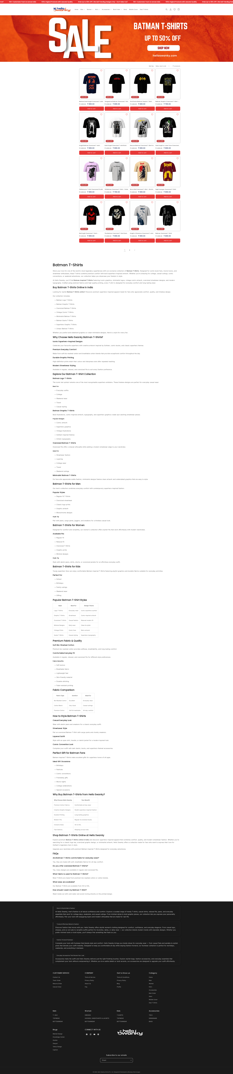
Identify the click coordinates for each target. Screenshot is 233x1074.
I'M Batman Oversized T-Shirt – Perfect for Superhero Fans (117, 189)
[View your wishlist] (174, 9)
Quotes (55, 1040)
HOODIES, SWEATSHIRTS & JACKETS (97, 1018)
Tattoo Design (57, 1046)
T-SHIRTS (120, 1015)
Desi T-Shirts (153, 1003)
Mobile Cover (153, 999)
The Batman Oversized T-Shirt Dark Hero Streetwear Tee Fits (116, 233)
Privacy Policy (89, 980)
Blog (118, 983)
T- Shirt (55, 1015)
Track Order (57, 980)
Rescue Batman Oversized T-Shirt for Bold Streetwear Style (142, 145)
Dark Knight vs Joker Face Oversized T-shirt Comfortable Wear (167, 145)
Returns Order (57, 983)
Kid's (150, 987)
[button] (82, 9)
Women (151, 983)
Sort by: (151, 66)
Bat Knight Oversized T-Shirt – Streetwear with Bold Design (88, 233)
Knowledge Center (59, 1037)
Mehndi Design (57, 1034)
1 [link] (124, 250)
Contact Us (56, 977)
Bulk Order (152, 993)
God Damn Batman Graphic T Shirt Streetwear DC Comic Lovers (141, 101)
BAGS (151, 1021)
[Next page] (135, 250)
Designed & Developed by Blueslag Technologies (127, 1072)
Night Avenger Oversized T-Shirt (166, 189)
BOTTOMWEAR (58, 1021)
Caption (55, 1050)
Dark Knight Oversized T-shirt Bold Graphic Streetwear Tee (115, 145)
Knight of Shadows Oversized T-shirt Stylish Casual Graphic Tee (141, 233)
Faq (86, 987)
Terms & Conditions (123, 977)
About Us (88, 983)
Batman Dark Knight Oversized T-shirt (91, 101)
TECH (150, 1015)
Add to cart (91, 108)
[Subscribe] (131, 1060)
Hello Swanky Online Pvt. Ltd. (105, 1072)
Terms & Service (90, 977)
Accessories (153, 990)
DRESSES (88, 1015)
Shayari (55, 1043)
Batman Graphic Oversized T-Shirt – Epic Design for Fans (167, 101)
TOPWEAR (56, 1018)
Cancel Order (57, 987)
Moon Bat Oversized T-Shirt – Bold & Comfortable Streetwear (141, 189)
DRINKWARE (153, 1018)
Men (150, 980)
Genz (150, 996)
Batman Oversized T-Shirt (164, 233)
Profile (119, 987)
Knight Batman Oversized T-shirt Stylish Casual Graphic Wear (89, 145)
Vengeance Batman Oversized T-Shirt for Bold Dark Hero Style (117, 101)
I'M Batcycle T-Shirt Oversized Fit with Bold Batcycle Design (91, 189)
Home (151, 977)
